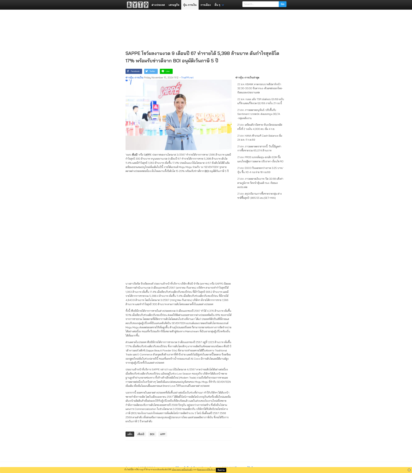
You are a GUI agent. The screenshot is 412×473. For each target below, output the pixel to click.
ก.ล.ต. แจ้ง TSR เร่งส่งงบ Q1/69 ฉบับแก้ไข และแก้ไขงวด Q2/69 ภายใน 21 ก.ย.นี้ (260, 101)
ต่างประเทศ (158, 4)
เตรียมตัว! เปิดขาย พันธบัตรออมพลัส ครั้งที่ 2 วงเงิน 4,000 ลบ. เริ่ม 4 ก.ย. (259, 126)
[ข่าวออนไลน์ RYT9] (137, 5)
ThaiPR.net (187, 77)
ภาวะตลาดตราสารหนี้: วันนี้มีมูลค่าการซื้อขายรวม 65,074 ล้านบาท (259, 148)
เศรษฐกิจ (174, 4)
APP (147, 154)
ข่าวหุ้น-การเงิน (134, 77)
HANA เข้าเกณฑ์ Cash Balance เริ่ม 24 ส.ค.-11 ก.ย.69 (259, 137)
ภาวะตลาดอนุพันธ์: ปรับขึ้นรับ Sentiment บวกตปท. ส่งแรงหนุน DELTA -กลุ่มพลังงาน (258, 114)
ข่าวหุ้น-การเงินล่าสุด (247, 77)
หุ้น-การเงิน (190, 4)
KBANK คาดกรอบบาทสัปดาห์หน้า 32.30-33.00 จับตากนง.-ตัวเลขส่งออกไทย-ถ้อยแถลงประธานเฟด (260, 88)
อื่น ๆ (217, 4)
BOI (207, 171)
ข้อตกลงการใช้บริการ (206, 469)
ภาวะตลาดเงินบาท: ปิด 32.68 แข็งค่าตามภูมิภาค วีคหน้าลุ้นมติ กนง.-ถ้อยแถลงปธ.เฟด (260, 182)
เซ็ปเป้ (134, 154)
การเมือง (206, 4)
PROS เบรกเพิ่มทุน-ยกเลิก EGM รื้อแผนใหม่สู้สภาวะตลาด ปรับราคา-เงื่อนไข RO (260, 159)
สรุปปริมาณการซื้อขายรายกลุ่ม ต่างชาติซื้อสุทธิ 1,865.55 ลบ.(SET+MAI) (259, 195)
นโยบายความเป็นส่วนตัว (182, 469)
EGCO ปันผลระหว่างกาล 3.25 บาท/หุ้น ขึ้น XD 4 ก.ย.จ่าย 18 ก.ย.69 (260, 170)
